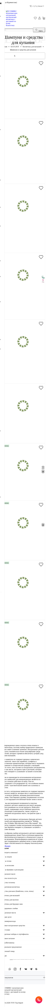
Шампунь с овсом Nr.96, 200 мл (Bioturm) (23, 492)
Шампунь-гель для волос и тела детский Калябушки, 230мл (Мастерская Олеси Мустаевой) (23, 170)
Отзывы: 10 (29, 311)
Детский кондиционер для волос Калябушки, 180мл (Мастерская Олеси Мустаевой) (23, 235)
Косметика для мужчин (10, 900)
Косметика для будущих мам (12, 904)
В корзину (24, 115)
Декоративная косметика (10, 887)
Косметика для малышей (32, 47)
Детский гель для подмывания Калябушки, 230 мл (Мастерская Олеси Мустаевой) (23, 434)
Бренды (4, 956)
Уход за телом (6, 861)
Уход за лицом (6, 857)
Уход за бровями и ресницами (12, 870)
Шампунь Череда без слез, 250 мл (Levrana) (23, 368)
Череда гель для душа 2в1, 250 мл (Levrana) (23, 303)
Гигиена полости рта (9, 878)
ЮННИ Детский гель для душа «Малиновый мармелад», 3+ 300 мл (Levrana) (23, 671)
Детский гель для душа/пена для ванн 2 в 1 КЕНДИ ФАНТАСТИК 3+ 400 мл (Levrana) (23, 733)
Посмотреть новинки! (9, 852)
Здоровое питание (8, 938)
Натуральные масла (8, 913)
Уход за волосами (7, 865)
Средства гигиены (8, 882)
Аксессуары (5, 930)
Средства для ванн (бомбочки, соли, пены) (17, 891)
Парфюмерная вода (8, 921)
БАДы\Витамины (7, 943)
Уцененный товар (8, 951)
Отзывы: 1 (29, 176)
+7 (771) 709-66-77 (38, 6)
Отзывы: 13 (29, 376)
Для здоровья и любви (9, 908)
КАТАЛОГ (15, 47)
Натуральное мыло (8, 874)
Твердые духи (6, 917)
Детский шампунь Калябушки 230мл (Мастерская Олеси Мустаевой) (23, 109)
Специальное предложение (11, 947)
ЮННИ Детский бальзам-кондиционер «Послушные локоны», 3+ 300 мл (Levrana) (23, 610)
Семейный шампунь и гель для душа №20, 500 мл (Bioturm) (23, 550)
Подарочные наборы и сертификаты (15, 934)
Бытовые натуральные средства (13, 925)
